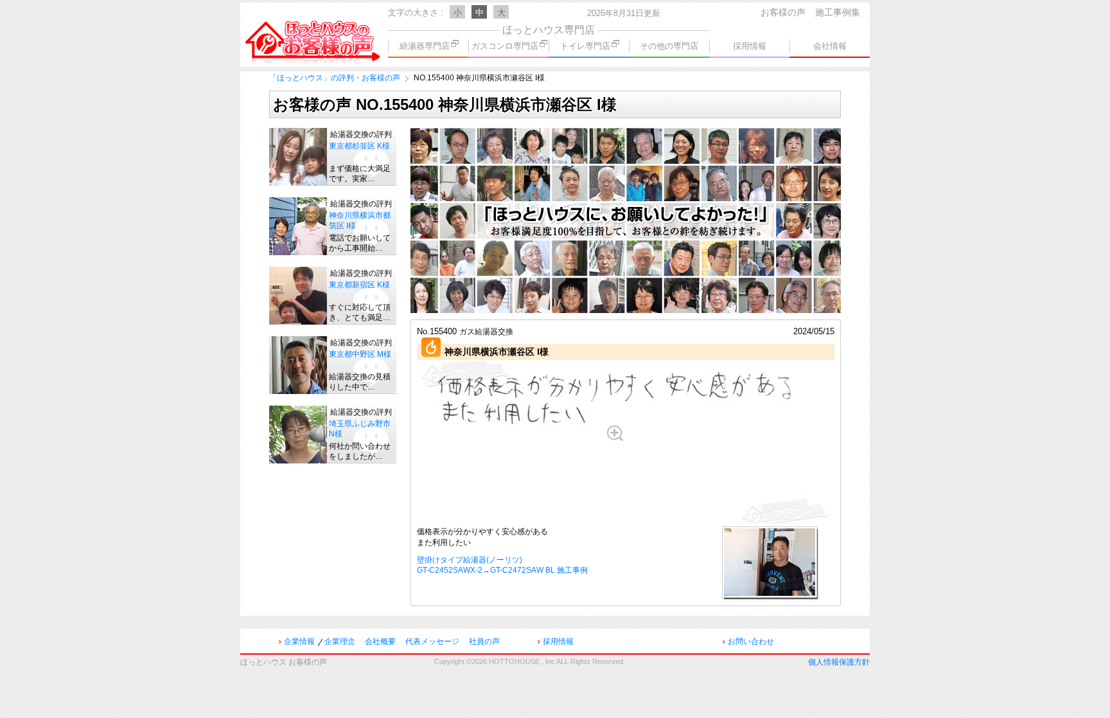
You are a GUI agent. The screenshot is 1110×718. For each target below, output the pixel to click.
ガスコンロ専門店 (504, 46)
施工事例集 (837, 12)
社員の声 (484, 641)
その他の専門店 (669, 46)
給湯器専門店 (425, 46)
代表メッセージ (432, 641)
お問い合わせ (751, 641)
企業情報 (299, 641)
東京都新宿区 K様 (359, 284)
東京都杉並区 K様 (359, 145)
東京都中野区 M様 (360, 354)
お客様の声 (783, 12)
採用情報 (749, 46)
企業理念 (339, 641)
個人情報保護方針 (839, 662)
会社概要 (380, 641)
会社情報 (830, 46)
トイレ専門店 (585, 46)
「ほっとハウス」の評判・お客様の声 (334, 77)
